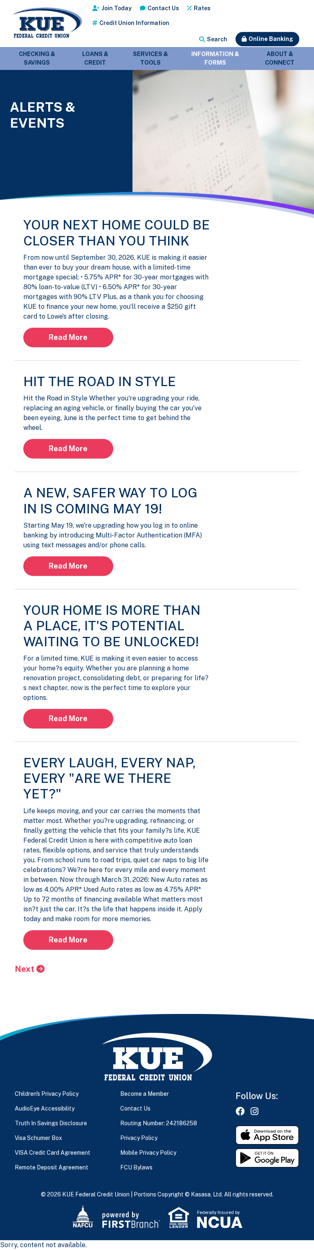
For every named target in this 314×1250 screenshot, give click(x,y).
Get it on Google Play (267, 1158)
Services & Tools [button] (150, 58)
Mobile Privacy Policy (148, 1152)
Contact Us (163, 8)
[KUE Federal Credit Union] (46, 23)
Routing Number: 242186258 (158, 1123)
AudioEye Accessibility (44, 1108)
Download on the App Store (267, 1135)
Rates (202, 8)
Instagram (254, 1111)
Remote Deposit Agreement (51, 1167)
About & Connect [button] (279, 58)
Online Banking (271, 39)
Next (24, 969)
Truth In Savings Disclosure (51, 1123)
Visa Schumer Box (38, 1138)
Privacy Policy (138, 1138)
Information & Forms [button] (215, 58)
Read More (68, 337)
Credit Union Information (134, 23)
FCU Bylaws (136, 1167)
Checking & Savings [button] (37, 58)
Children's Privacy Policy (46, 1093)
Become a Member (144, 1093)
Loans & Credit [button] (95, 58)
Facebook (240, 1111)
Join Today (117, 8)
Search (217, 39)
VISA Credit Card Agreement (52, 1152)
